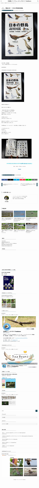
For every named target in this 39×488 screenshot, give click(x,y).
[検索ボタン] (38, 1)
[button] (4, 179)
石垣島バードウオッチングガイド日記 (7, 10)
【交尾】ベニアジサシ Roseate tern (8, 446)
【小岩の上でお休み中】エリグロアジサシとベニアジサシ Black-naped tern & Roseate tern (17, 437)
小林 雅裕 (6, 201)
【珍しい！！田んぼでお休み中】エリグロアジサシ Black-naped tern (13, 433)
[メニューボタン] (1, 1)
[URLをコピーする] (34, 179)
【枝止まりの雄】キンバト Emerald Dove (9, 443)
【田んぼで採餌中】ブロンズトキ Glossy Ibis (9, 440)
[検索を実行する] (36, 411)
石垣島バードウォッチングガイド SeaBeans (19, 1)
